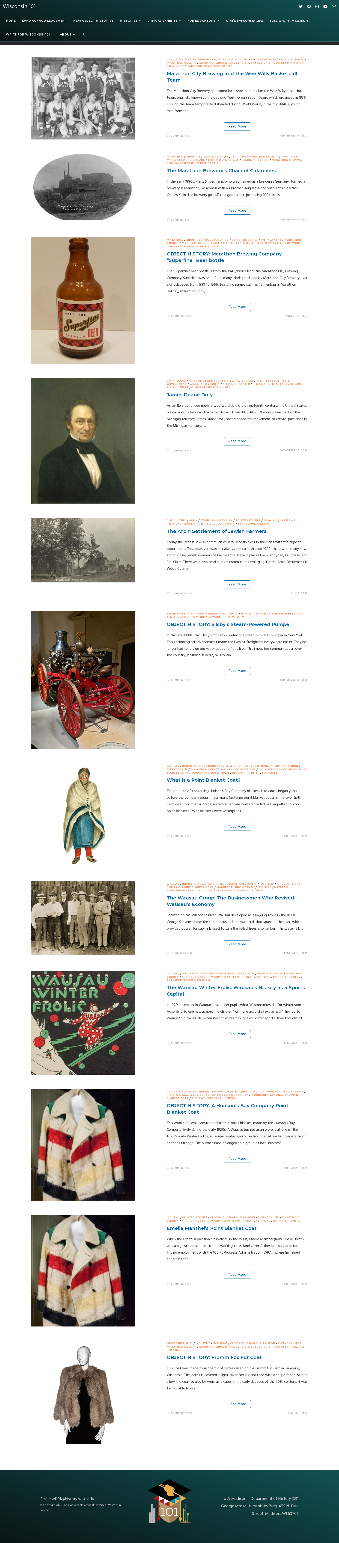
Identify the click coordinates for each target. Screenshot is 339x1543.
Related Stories (263, 59)
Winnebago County (205, 384)
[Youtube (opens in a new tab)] (325, 7)
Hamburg (220, 1343)
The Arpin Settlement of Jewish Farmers (217, 531)
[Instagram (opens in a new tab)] (317, 7)
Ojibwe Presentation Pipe (210, 387)
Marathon (222, 59)
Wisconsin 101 (19, 6)
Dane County (215, 381)
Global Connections (239, 769)
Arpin (193, 520)
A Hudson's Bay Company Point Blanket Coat (217, 977)
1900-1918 (288, 156)
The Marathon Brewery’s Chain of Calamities (221, 170)
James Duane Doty (190, 395)
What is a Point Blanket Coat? (204, 780)
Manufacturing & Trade (218, 63)
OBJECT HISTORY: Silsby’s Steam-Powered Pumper (229, 624)
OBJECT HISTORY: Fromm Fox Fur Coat (214, 1357)
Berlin (171, 613)
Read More (237, 127)
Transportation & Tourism (241, 890)
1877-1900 (238, 156)
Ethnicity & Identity (216, 520)
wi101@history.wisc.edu (73, 1499)
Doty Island (176, 381)
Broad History (193, 766)
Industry (241, 59)
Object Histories (245, 240)
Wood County (224, 524)
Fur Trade (269, 773)
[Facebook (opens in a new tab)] (309, 7)
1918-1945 (247, 63)
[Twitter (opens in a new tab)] (301, 7)
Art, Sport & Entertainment (189, 59)
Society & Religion (272, 613)
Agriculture (176, 520)
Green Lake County (223, 613)
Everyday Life (271, 240)
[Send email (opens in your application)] (334, 6)
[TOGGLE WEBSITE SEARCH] (83, 35)
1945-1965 (232, 160)
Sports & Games (291, 59)
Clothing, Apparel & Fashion (275, 766)
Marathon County (181, 63)
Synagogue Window (253, 524)
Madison (195, 381)
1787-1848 (263, 381)
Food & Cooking (216, 240)
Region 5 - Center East (270, 384)
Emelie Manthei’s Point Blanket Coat (212, 1228)
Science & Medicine (194, 617)
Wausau (173, 766)
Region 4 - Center (270, 63)
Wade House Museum (228, 617)
